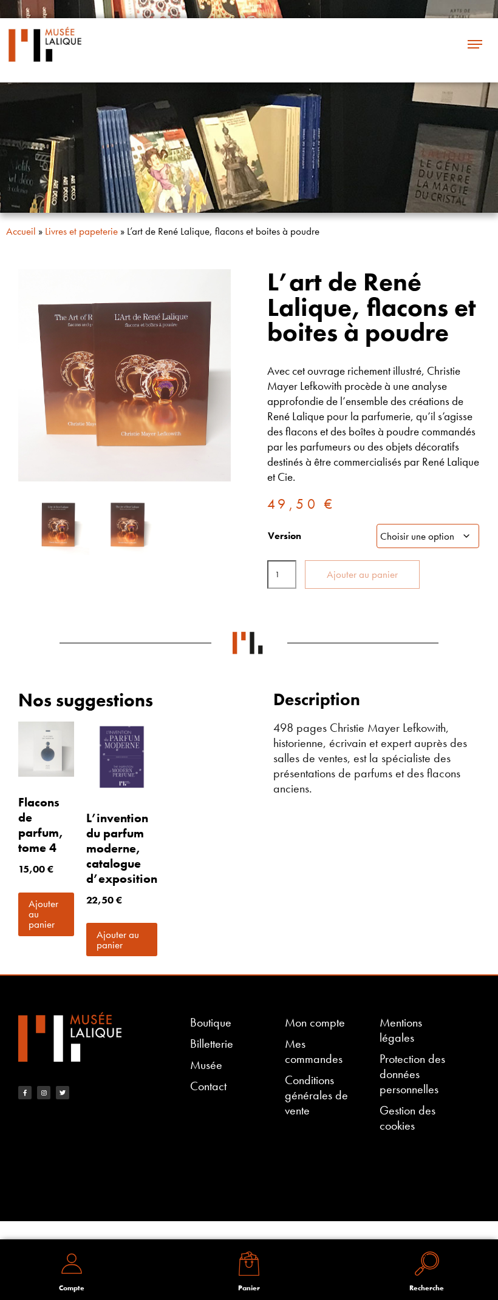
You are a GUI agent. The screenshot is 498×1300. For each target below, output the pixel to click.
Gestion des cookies (407, 1118)
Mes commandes (314, 1051)
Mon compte (315, 1022)
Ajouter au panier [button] (43, 914)
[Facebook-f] (25, 1092)
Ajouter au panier (362, 574)
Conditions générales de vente (316, 1095)
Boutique (210, 1022)
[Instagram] (43, 1092)
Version (284, 535)
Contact (208, 1086)
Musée (206, 1065)
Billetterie (211, 1043)
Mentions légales (401, 1030)
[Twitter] (62, 1092)
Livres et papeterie (81, 231)
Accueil (21, 231)
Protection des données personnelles (412, 1074)
